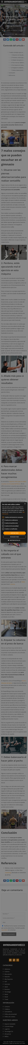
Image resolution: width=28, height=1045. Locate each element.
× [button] (24, 503)
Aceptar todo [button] (14, 533)
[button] (14, 540)
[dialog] (14, 522)
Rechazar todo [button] (14, 537)
